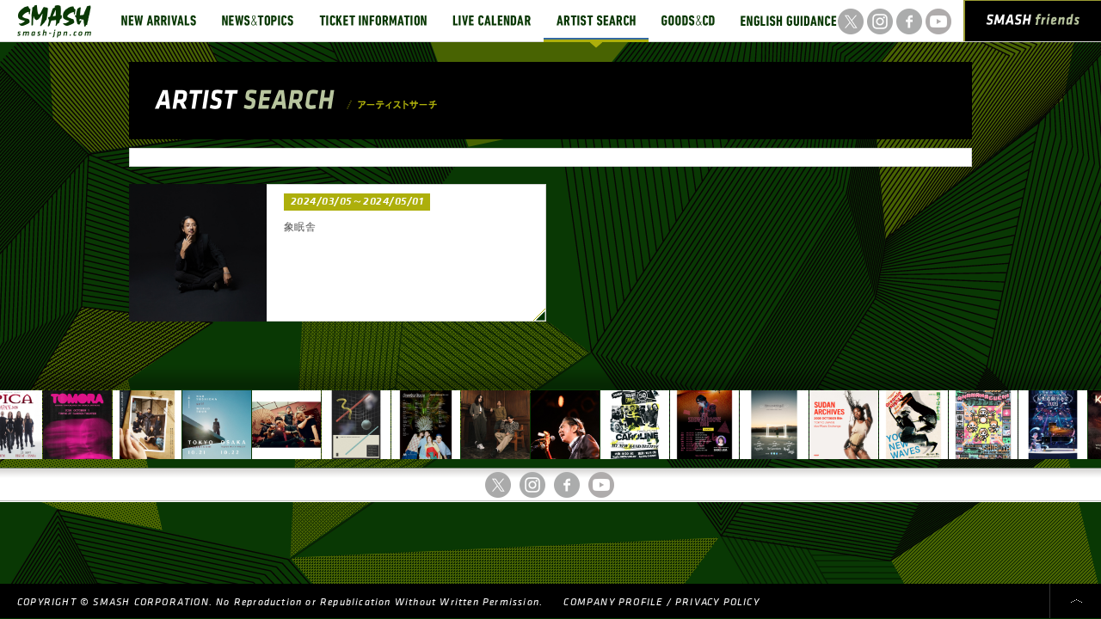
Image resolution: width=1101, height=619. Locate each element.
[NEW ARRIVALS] (158, 20)
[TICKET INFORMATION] (373, 20)
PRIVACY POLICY (717, 602)
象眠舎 (300, 227)
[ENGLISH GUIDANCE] (789, 20)
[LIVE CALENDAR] (492, 20)
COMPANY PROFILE (612, 602)
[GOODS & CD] (688, 20)
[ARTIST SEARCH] (596, 20)
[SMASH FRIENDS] (1033, 24)
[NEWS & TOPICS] (257, 20)
